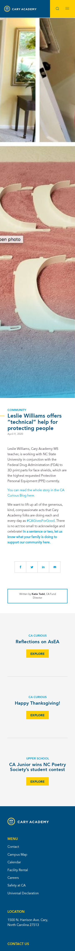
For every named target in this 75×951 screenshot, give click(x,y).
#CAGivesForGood (41, 521)
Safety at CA (17, 885)
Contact (13, 847)
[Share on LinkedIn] (43, 567)
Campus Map (17, 854)
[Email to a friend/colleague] (54, 567)
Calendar (14, 862)
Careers (13, 878)
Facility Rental (18, 870)
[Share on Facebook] (20, 567)
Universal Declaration (23, 893)
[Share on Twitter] (32, 567)
